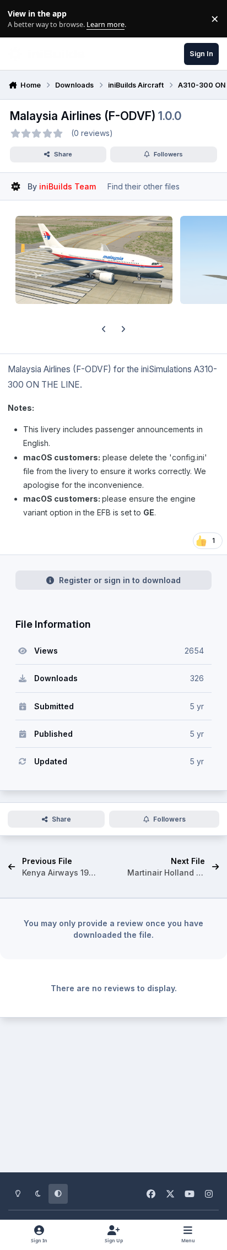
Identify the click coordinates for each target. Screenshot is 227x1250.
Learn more (21, 19)
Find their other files (143, 186)
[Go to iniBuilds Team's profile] (15, 186)
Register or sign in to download (120, 580)
